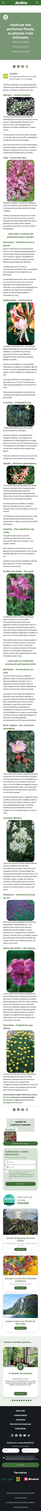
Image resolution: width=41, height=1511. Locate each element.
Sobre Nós (20, 1411)
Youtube (9, 1100)
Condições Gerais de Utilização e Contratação (20, 1502)
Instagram (7, 1103)
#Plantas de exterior (20, 47)
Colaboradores (20, 1415)
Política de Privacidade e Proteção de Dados (19, 1459)
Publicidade (20, 1428)
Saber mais (19, 1393)
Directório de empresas (20, 1424)
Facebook (29, 1100)
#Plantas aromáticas (20, 42)
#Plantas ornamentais (20, 52)
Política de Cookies (20, 1497)
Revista (6, 1097)
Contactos (20, 1420)
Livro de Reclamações (20, 1507)
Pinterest (18, 1103)
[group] (10, 1479)
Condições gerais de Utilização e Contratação (19, 1457)
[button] (10, 1400)
